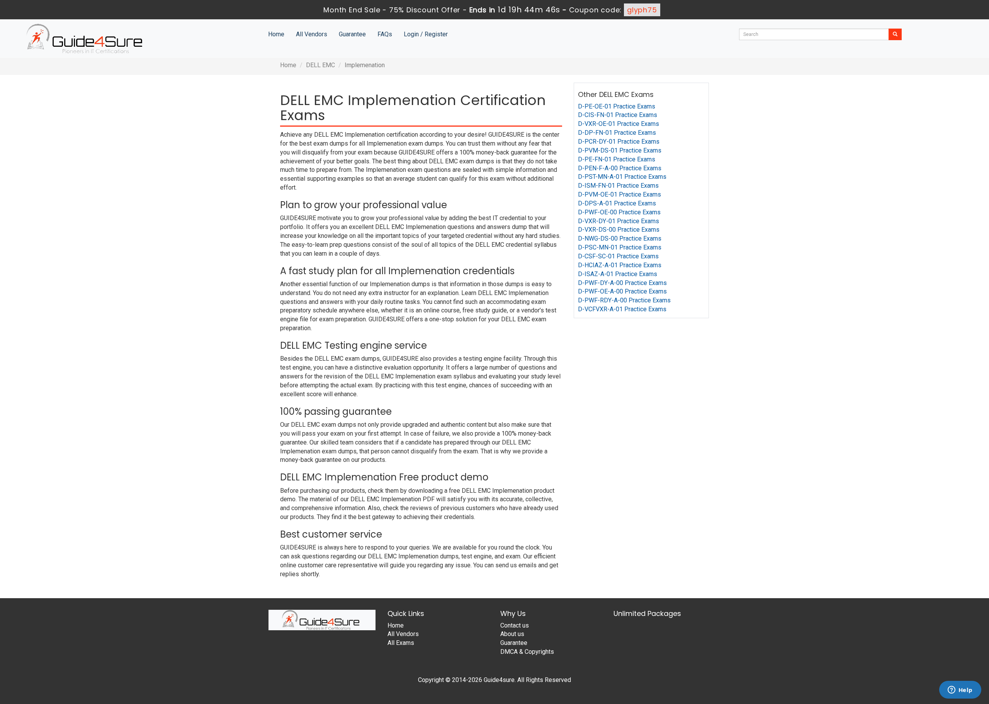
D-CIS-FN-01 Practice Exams (617, 115)
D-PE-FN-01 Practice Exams (616, 159)
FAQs (384, 34)
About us (512, 634)
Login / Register (426, 34)
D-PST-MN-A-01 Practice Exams (622, 176)
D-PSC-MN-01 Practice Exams (619, 247)
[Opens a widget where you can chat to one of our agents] (960, 690)
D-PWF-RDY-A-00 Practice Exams (624, 300)
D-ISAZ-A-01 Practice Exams (617, 274)
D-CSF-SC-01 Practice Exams (618, 256)
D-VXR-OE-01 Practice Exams (618, 123)
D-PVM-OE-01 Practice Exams (619, 194)
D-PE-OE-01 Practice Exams (616, 106)
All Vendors (311, 34)
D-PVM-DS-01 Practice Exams (619, 150)
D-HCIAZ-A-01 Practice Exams (619, 265)
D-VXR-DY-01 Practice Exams (618, 221)
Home (276, 34)
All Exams (400, 642)
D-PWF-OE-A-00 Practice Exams (622, 291)
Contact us (514, 625)
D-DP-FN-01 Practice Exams (617, 132)
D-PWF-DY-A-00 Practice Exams (622, 283)
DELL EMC (320, 65)
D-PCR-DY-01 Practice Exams (618, 141)
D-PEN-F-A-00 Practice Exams (619, 168)
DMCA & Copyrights (527, 651)
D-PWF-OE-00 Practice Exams (619, 212)
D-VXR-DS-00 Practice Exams (618, 229)
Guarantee (352, 34)
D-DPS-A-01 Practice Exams (617, 203)
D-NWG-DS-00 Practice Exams (619, 238)
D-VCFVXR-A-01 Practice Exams (622, 309)
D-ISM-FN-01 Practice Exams (618, 185)
